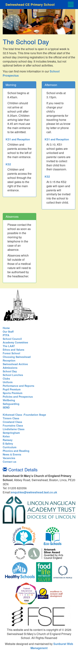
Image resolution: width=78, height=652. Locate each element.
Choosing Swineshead (17, 357)
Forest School (11, 353)
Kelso (6, 436)
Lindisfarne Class (13, 429)
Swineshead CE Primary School (30, 4)
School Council (12, 339)
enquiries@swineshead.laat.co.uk (34, 492)
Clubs (6, 378)
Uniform (8, 382)
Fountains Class (13, 425)
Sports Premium (12, 393)
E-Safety (8, 443)
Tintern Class (11, 418)
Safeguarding (11, 404)
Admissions (10, 367)
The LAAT (9, 346)
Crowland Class (12, 422)
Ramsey (8, 440)
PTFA (6, 335)
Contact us (9, 461)
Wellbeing (9, 400)
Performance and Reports (18, 386)
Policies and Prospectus (18, 396)
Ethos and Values (13, 349)
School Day (10, 371)
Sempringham (11, 432)
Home (6, 328)
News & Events (12, 454)
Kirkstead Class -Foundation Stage (24, 414)
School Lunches (13, 375)
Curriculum (9, 447)
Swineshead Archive (15, 364)
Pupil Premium (11, 389)
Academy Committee (15, 342)
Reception (9, 360)
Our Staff (8, 331)
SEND (6, 407)
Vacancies (9, 458)
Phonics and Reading (16, 451)
